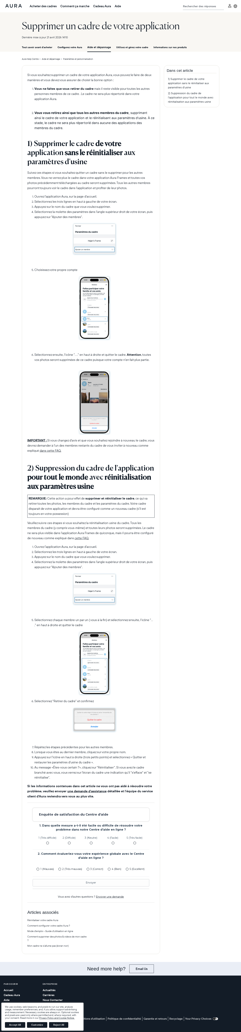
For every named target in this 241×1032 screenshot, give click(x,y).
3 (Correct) (96, 869)
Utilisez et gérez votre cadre (132, 47)
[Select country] (235, 6)
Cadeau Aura (102, 6)
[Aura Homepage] (13, 6)
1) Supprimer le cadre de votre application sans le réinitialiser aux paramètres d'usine (188, 83)
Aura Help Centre (30, 58)
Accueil (8, 990)
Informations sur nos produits (170, 47)
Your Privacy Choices (199, 1018)
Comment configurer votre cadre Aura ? (48, 925)
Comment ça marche (74, 6)
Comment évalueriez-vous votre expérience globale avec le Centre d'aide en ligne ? (91, 855)
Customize (37, 1024)
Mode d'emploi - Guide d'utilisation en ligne (50, 931)
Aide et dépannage (99, 47)
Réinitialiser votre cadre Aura (42, 920)
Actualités (49, 990)
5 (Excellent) (137, 869)
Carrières (48, 995)
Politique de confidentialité (124, 1018)
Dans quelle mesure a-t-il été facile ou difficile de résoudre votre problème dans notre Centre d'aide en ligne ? (90, 827)
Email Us (141, 969)
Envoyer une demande (110, 896)
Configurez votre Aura (70, 47)
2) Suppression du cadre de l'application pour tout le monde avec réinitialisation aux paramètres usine (190, 97)
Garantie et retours (155, 1018)
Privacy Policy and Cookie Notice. (57, 1017)
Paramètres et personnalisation (78, 58)
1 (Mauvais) (47, 869)
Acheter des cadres (43, 6)
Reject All (58, 1024)
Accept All (15, 1024)
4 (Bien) (116, 869)
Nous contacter (53, 1000)
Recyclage (176, 1018)
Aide (118, 6)
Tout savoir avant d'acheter (37, 47)
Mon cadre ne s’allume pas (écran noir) (48, 945)
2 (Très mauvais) (72, 869)
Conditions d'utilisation (91, 1018)
